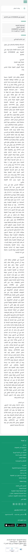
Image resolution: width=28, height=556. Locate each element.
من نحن (24, 445)
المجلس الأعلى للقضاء (21, 486)
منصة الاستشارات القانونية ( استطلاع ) (17, 496)
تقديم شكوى (23, 470)
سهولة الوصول (22, 458)
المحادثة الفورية (8, 514)
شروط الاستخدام (11, 539)
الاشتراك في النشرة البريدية (19, 453)
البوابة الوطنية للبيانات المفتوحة (18, 491)
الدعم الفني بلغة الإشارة (20, 514)
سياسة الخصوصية (21, 539)
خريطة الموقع (22, 541)
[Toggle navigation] (25, 1)
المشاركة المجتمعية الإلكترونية (19, 468)
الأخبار (25, 450)
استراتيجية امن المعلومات (20, 448)
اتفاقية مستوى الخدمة (21, 455)
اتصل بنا (24, 465)
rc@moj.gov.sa (13, 542)
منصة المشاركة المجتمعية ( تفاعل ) (18, 493)
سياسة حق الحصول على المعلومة (18, 475)
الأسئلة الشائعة (22, 478)
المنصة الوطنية (22, 488)
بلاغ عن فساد (23, 473)
